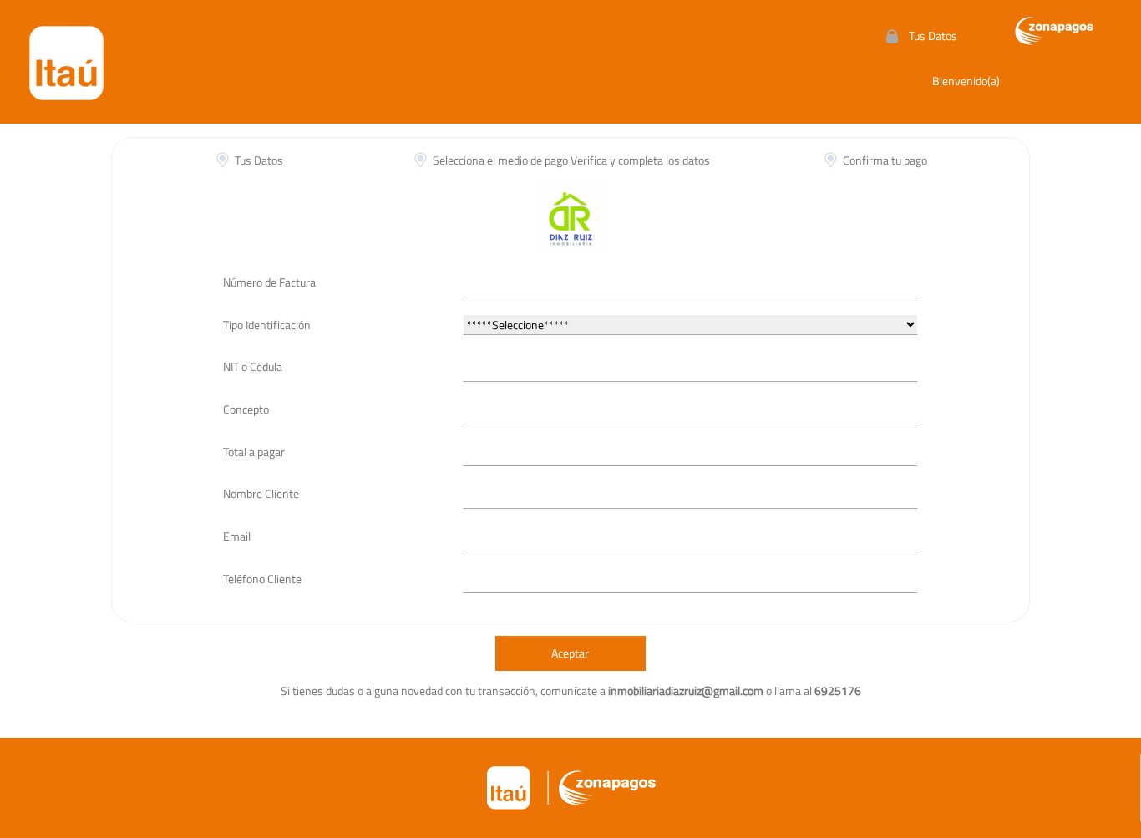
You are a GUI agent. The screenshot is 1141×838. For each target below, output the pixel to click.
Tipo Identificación (267, 324)
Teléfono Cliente (262, 578)
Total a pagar (254, 451)
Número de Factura (269, 282)
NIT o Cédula (252, 366)
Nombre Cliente (261, 493)
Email (237, 536)
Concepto (246, 409)
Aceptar (570, 653)
